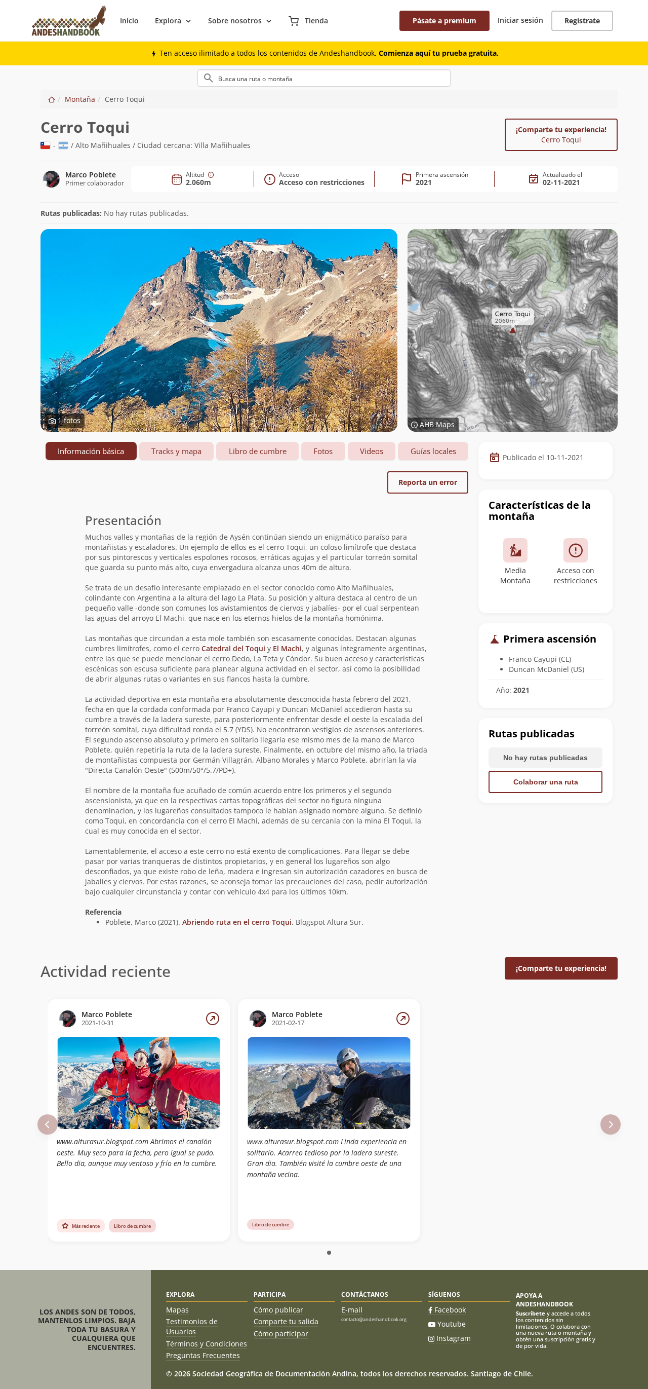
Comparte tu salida (286, 1321)
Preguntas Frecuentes (203, 1355)
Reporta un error (427, 482)
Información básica (91, 451)
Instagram (453, 1338)
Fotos (323, 451)
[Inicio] (51, 99)
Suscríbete (530, 1313)
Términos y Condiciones (206, 1343)
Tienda (315, 20)
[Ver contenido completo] (213, 1018)
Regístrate (582, 20)
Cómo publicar (278, 1310)
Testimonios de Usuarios (192, 1326)
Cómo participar (281, 1333)
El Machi (287, 648)
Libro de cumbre (258, 451)
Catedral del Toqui (233, 648)
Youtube (451, 1324)
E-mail (351, 1310)
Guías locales (433, 451)
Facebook (450, 1310)
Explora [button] (168, 20)
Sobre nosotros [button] (235, 20)
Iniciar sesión (520, 20)
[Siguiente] (610, 1124)
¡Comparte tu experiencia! (561, 134)
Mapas (177, 1310)
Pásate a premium (444, 20)
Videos (371, 451)
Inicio (129, 20)
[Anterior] (47, 1124)
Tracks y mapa (176, 451)
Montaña (80, 99)
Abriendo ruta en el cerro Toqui (237, 922)
